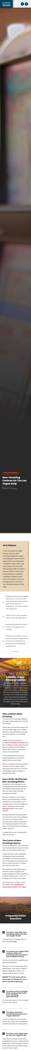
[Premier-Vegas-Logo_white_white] (6, 2)
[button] (15, 933)
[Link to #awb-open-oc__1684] (26, 4)
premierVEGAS (8, 487)
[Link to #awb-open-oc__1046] (22, 4)
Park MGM (13, 942)
